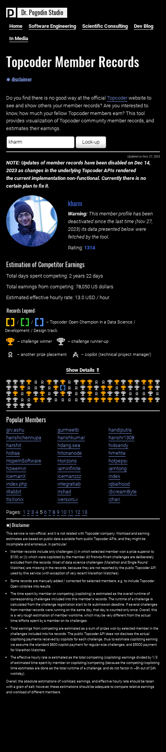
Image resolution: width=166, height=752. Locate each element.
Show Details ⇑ (83, 370)
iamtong (117, 468)
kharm (75, 203)
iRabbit (13, 492)
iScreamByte (122, 492)
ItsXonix (15, 499)
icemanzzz (69, 476)
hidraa (13, 453)
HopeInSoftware (23, 461)
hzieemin (16, 468)
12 (77, 512)
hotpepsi (117, 461)
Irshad (64, 492)
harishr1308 (121, 437)
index (114, 476)
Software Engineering (52, 26)
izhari (114, 499)
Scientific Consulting (105, 26)
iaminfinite (69, 468)
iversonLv (68, 499)
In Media (18, 38)
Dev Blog (143, 26)
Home (15, 26)
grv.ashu (15, 430)
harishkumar (71, 437)
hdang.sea (69, 445)
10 (63, 512)
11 (70, 512)
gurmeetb (68, 430)
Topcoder (117, 98)
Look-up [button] (91, 142)
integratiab (69, 484)
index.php (16, 484)
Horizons (67, 461)
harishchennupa (23, 437)
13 (84, 512)
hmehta (116, 453)
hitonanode (70, 453)
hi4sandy (118, 445)
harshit (13, 445)
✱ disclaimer (19, 79)
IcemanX (16, 476)
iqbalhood (119, 484)
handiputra (120, 430)
